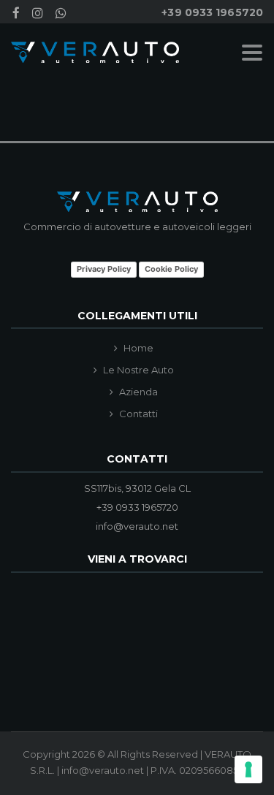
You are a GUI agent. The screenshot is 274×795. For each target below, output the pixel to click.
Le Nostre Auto (138, 370)
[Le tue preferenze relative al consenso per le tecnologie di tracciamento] (248, 769)
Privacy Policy (104, 269)
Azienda (138, 392)
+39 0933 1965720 (212, 12)
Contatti (138, 414)
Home (138, 348)
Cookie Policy (171, 269)
